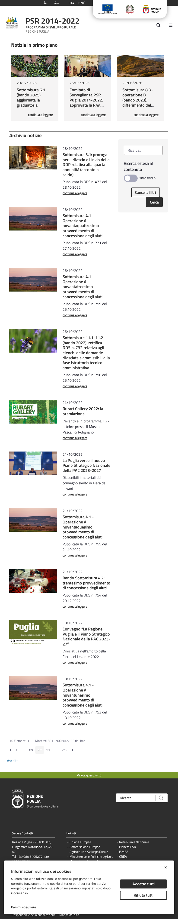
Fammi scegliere (23, 907)
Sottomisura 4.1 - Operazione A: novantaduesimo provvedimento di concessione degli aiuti (82, 527)
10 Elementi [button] (18, 740)
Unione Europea (80, 841)
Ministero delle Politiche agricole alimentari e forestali (91, 859)
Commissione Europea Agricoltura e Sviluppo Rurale (89, 849)
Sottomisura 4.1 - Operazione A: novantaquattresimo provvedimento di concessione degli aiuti (82, 225)
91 (48, 749)
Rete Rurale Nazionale (134, 841)
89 (31, 749)
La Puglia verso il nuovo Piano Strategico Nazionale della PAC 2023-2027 (86, 465)
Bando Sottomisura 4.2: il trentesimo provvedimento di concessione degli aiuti (86, 583)
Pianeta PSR (127, 846)
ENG (81, 3)
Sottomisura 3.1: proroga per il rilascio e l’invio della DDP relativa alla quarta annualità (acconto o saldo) (86, 164)
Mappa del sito (69, 914)
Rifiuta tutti (143, 895)
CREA (123, 856)
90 (39, 749)
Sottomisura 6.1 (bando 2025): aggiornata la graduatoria (31, 97)
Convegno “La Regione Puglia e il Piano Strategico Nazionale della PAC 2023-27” (86, 636)
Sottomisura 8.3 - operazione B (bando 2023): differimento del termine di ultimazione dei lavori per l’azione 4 (139, 105)
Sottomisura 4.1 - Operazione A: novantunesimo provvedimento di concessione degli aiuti (82, 695)
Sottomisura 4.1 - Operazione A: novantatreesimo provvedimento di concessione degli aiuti (82, 287)
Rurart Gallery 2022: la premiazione (83, 411)
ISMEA (123, 851)
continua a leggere (40, 114)
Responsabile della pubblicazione (34, 914)
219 (64, 749)
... (23, 749)
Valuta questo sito (89, 775)
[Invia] (161, 798)
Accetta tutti (143, 884)
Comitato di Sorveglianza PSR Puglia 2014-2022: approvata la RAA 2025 (86, 100)
